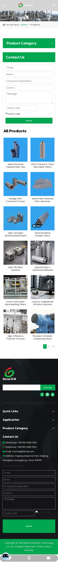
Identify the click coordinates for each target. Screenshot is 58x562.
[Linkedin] (47, 395)
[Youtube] (53, 395)
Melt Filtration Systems (15, 268)
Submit (29, 120)
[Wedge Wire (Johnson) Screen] (16, 183)
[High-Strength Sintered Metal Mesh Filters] (16, 218)
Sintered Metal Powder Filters (42, 234)
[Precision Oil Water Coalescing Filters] (42, 321)
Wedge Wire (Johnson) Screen (15, 200)
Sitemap (29, 550)
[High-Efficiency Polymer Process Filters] (16, 321)
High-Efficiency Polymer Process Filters (16, 337)
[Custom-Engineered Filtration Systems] (42, 287)
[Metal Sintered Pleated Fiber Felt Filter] (16, 149)
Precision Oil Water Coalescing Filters (43, 337)
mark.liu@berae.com (23, 451)
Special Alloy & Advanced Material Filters (43, 268)
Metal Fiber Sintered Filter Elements (42, 200)
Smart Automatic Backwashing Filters (15, 303)
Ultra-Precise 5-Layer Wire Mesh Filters (42, 165)
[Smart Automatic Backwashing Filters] (16, 287)
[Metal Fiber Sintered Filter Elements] (42, 183)
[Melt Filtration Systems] (16, 252)
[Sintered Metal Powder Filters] (42, 218)
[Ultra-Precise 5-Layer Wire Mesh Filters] (42, 149)
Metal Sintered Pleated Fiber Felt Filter (15, 165)
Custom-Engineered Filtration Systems (42, 303)
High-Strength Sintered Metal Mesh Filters (15, 234)
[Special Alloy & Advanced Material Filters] (42, 252)
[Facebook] (42, 395)
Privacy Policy (43, 546)
